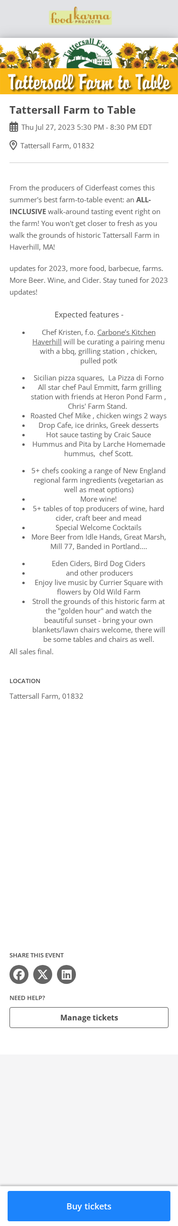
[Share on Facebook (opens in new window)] (18, 974)
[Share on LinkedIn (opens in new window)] (66, 974)
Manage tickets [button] (89, 1017)
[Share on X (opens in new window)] (42, 974)
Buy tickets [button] (89, 1206)
